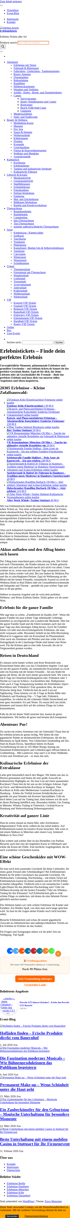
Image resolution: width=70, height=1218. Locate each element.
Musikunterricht (22, 177)
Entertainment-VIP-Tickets (28, 318)
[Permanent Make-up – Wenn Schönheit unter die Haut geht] (33, 1077)
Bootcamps (26, 104)
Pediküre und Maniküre (26, 153)
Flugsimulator (21, 77)
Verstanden (12, 1216)
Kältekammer (21, 138)
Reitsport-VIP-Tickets (25, 309)
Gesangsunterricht (23, 180)
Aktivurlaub (20, 287)
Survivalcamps (28, 98)
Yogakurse (19, 241)
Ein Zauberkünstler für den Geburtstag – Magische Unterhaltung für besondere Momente (34, 1114)
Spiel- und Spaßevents (26, 116)
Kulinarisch (13, 159)
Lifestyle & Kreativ (17, 174)
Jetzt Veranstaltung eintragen (35, 978)
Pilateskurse (20, 244)
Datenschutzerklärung (36, 1216)
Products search (9, 42)
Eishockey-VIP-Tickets (26, 315)
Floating (18, 141)
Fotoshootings (21, 190)
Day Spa (18, 129)
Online (10, 327)
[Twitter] (16, 951)
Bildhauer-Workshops (25, 202)
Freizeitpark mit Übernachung (30, 272)
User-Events (13, 333)
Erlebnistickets (8, 30)
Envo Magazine (53, 1201)
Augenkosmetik (22, 156)
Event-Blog (13, 13)
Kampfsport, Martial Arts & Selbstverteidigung (39, 248)
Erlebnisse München (18, 1189)
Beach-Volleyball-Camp (33, 107)
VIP (9, 299)
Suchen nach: (14, 342)
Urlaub (10, 266)
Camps (17, 95)
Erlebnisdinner (21, 165)
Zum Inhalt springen (11, 1)
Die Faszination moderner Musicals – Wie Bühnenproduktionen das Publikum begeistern (32, 1062)
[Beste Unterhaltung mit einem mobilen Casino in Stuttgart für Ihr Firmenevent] (35, 1132)
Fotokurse (19, 196)
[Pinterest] (34, 951)
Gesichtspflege (21, 147)
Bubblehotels (21, 214)
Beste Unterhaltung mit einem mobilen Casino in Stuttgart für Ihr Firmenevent (35, 1141)
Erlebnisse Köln (15, 1192)
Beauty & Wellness (17, 120)
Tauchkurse (20, 238)
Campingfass (21, 217)
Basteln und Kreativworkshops (30, 205)
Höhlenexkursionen (24, 86)
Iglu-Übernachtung (24, 220)
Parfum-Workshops (24, 193)
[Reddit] (22, 951)
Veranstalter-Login (35, 984)
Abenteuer (12, 62)
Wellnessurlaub (22, 135)
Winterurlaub (21, 296)
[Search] (3, 47)
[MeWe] (40, 951)
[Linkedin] (28, 951)
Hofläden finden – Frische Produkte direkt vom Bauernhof (31, 1035)
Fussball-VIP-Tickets (25, 305)
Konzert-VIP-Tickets (25, 302)
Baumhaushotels (22, 211)
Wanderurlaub (21, 275)
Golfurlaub (19, 278)
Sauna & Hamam (23, 132)
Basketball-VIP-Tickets (26, 312)
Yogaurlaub (20, 281)
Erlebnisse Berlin (16, 1183)
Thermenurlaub (22, 269)
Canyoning (19, 254)
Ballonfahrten (21, 80)
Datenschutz (13, 1170)
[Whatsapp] (52, 951)
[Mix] (46, 951)
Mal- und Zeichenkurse (26, 199)
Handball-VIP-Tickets (25, 321)
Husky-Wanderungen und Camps (38, 101)
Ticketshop (13, 10)
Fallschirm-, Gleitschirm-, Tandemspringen (36, 71)
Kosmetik (19, 144)
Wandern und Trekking (26, 89)
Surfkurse (19, 235)
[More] (59, 951)
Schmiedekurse (22, 187)
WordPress (28, 1201)
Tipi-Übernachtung (24, 223)
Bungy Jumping (22, 74)
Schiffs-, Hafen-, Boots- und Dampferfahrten (38, 92)
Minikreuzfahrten (23, 113)
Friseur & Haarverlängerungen (30, 150)
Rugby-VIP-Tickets (24, 324)
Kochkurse (19, 162)
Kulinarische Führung (25, 171)
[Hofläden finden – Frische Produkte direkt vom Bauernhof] (32, 1025)
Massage (18, 126)
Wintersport (20, 257)
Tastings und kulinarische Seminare (32, 168)
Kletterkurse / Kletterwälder (28, 232)
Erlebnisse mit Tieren (25, 65)
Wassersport (20, 260)
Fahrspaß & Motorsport (26, 68)
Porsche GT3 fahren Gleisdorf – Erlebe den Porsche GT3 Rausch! (44, 1004)
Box (9, 330)
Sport (10, 229)
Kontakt (11, 22)
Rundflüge (19, 83)
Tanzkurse (19, 251)
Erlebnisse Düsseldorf (18, 1195)
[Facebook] (10, 951)
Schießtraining (21, 263)
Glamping (25, 110)
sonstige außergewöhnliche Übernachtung (36, 226)
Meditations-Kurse (23, 123)
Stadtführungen (22, 184)
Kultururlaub (20, 290)
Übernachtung (14, 208)
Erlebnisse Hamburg (18, 1186)
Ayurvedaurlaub (22, 284)
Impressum (13, 19)
